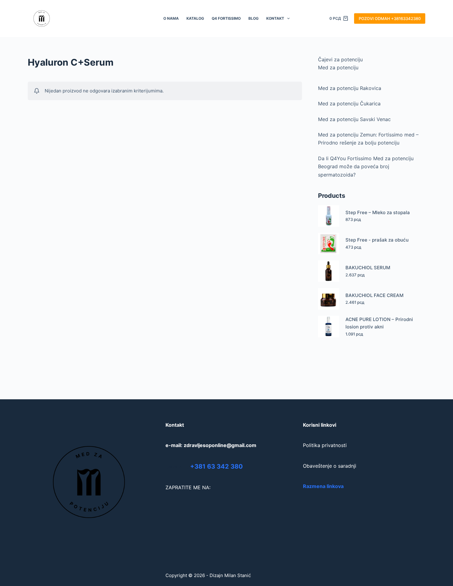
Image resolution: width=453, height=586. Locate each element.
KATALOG (195, 18)
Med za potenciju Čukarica (349, 103)
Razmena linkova (323, 486)
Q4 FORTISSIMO (226, 18)
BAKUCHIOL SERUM (367, 268)
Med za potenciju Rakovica (349, 88)
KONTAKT (275, 18)
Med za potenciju (338, 67)
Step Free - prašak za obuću (377, 240)
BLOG (253, 18)
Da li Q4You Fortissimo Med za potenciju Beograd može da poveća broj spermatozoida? (366, 166)
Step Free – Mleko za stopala (377, 212)
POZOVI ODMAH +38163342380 (390, 18)
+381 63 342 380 (216, 466)
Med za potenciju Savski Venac (354, 119)
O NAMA (171, 18)
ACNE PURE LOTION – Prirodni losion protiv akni (379, 323)
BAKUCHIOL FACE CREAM (374, 295)
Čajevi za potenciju (340, 59)
